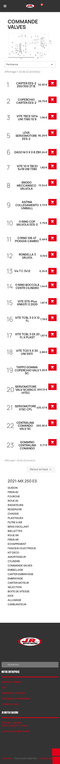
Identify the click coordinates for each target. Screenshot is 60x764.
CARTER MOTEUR (18, 582)
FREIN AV (13, 492)
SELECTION (15, 587)
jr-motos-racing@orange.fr (16, 731)
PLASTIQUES (15, 518)
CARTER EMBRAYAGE (20, 574)
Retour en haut (41, 469)
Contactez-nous (10, 704)
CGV (4, 687)
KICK (11, 595)
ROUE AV (13, 500)
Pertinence (30, 64)
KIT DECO (13, 552)
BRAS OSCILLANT (18, 526)
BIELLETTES (15, 531)
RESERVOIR (15, 509)
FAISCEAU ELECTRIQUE (22, 548)
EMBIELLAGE (15, 570)
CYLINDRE (14, 561)
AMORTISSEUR (17, 557)
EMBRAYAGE (15, 578)
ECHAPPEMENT (17, 544)
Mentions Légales (11, 681)
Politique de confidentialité (16, 698)
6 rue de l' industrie (12, 722)
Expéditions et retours (13, 693)
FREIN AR (13, 539)
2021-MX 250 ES (22, 481)
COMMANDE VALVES (20, 565)
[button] (56, 752)
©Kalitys (7, 758)
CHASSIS (13, 513)
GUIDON (13, 487)
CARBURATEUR (17, 604)
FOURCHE (14, 496)
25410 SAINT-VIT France (15, 725)
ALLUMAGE (14, 600)
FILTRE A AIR (15, 522)
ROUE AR (13, 535)
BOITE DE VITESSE (19, 591)
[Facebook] (30, 653)
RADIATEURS (15, 505)
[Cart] (41, 6)
